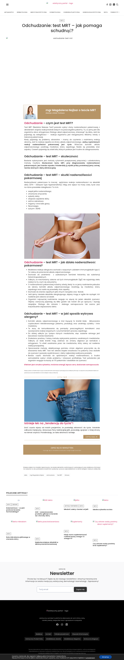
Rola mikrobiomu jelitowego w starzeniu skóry (18, 538)
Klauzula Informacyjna (80, 634)
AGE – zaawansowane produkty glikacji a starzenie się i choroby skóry (46, 514)
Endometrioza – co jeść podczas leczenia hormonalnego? (15, 510)
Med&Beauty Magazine (72, 639)
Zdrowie (67, 475)
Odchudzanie (33, 123)
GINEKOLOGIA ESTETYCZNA (92, 12)
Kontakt (48, 634)
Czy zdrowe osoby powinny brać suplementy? (104, 545)
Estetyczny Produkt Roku (34, 639)
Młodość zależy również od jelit (76, 509)
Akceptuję (105, 657)
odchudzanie (50, 475)
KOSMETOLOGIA (55, 12)
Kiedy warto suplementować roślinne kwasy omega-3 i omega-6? (75, 536)
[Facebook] (107, 5)
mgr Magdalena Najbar (37, 475)
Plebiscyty (114, 12)
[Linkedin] (114, 4)
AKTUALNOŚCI (9, 12)
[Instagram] (110, 4)
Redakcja (39, 634)
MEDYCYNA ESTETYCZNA (39, 12)
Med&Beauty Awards (53, 639)
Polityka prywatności (62, 634)
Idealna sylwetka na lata (102, 509)
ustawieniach (90, 658)
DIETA (106, 12)
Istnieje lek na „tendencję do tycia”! (48, 423)
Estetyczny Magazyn (91, 639)
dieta (25, 475)
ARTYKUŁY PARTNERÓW (71, 506)
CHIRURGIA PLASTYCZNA (71, 12)
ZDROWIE (14, 504)
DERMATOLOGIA (22, 12)
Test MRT (59, 475)
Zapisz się (80, 589)
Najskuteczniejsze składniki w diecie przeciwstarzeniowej (46, 543)
